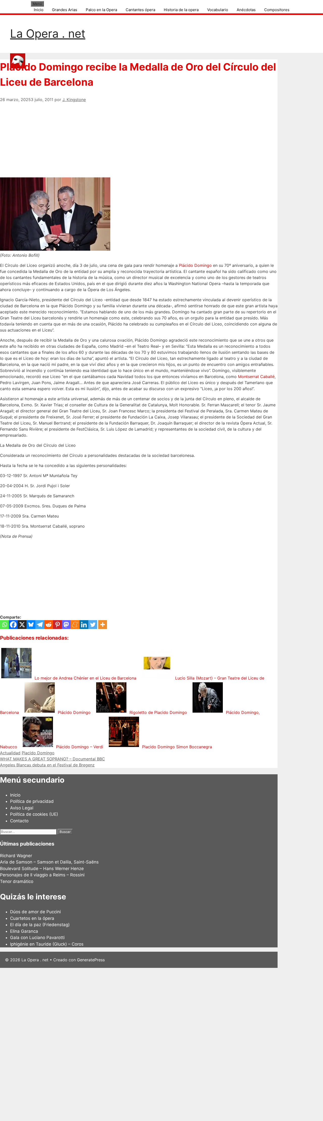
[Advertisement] (139, 138)
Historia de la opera (181, 9)
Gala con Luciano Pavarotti (37, 937)
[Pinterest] (57, 624)
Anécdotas (246, 9)
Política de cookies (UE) (34, 814)
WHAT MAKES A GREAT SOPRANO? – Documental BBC (52, 758)
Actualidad (10, 752)
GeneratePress (91, 959)
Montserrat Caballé (256, 376)
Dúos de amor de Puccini (35, 911)
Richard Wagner (16, 855)
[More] (102, 624)
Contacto (19, 820)
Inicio (38, 9)
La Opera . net (47, 33)
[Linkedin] (83, 624)
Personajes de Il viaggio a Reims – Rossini (42, 874)
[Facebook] (13, 624)
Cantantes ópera (140, 9)
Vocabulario (217, 9)
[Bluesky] (30, 624)
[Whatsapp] (4, 624)
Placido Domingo (38, 752)
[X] (22, 624)
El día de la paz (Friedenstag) (40, 924)
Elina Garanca (24, 931)
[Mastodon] (66, 624)
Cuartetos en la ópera (32, 918)
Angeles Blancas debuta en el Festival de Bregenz (47, 764)
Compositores (276, 9)
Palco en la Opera (101, 9)
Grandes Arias (64, 9)
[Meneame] (75, 624)
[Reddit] (48, 624)
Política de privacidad (32, 801)
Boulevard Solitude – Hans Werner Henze (42, 868)
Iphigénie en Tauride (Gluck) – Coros (47, 944)
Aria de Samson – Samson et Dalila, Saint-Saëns (49, 862)
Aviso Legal (21, 807)
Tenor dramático (16, 881)
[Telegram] (39, 624)
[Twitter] (92, 624)
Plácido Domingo (195, 265)
